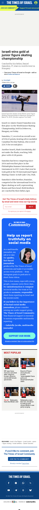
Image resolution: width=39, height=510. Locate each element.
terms (29, 211)
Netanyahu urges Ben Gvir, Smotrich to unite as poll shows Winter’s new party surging (27, 403)
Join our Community (8, 8)
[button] (35, 2)
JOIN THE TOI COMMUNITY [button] (19, 459)
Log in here (25, 463)
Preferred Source (14, 74)
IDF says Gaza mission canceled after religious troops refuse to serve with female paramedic (10, 375)
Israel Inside (27, 441)
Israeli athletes (17, 443)
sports (34, 441)
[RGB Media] (15, 502)
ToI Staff (7, 80)
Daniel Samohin (28, 443)
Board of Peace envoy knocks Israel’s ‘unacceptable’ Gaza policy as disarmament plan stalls (27, 376)
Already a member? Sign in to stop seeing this (19, 341)
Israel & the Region (16, 441)
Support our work (19, 335)
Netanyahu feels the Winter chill (11, 401)
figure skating (7, 443)
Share (8, 86)
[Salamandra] (30, 501)
